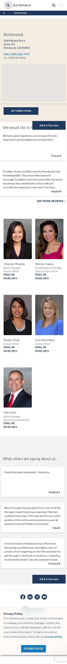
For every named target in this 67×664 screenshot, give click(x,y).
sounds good (33, 648)
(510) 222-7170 (17, 54)
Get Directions (21, 111)
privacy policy (53, 636)
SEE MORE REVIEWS (50, 201)
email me (9, 274)
